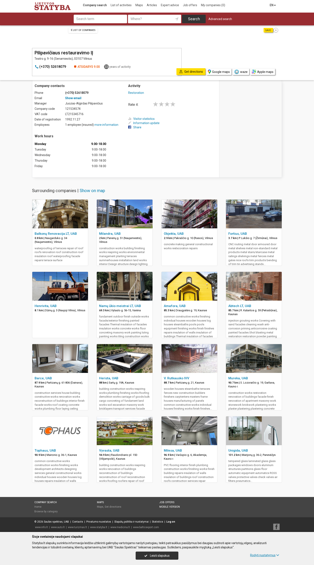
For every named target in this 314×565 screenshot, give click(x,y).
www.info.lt (41, 527)
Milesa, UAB (173, 450)
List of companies (84, 30)
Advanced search (220, 19)
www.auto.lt (58, 527)
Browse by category (46, 511)
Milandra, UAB (110, 234)
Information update (146, 123)
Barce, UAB (43, 378)
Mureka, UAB (238, 378)
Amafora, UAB (175, 306)
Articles (152, 5)
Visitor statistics (144, 118)
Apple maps (265, 72)
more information (106, 124)
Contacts (77, 521)
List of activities (121, 5)
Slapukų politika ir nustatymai (131, 521)
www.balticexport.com (146, 527)
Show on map (92, 190)
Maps (139, 5)
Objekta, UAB (174, 234)
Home (37, 506)
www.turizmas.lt (77, 527)
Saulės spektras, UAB (56, 521)
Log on (170, 521)
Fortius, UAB (237, 234)
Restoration (136, 92)
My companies (213, 5)
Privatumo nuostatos (98, 521)
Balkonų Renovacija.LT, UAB (56, 234)
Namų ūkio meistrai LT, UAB (120, 306)
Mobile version (169, 506)
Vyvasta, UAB (109, 450)
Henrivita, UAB (46, 306)
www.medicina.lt (120, 527)
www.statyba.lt (98, 527)
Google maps (221, 72)
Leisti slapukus (159, 555)
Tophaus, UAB (45, 450)
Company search (95, 5)
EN (272, 5)
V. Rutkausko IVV (176, 378)
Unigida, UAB (238, 450)
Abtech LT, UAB (239, 306)
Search (194, 19)
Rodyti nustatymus (263, 555)
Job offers (190, 5)
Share (137, 127)
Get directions (113, 506)
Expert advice (170, 5)
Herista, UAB (108, 378)
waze (244, 72)
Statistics (157, 521)
